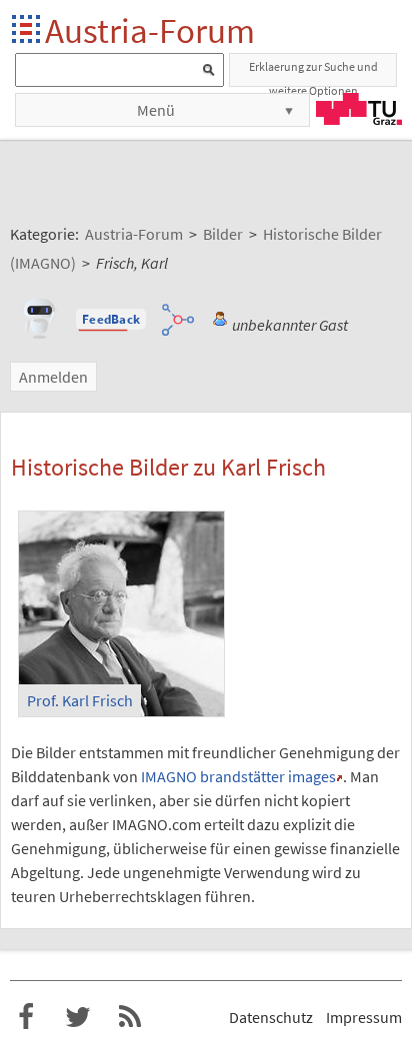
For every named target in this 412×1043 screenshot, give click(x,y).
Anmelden (53, 377)
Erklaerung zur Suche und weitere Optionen (313, 73)
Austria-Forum (150, 30)
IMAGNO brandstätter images (238, 776)
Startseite (27, 30)
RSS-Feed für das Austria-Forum (130, 1017)
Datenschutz (271, 1017)
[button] (111, 320)
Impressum (364, 1017)
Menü (156, 110)
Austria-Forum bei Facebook (26, 1017)
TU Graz (359, 109)
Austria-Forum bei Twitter (78, 1017)
